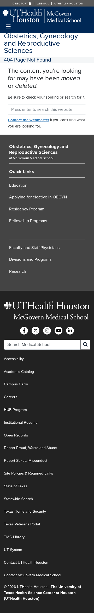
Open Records (16, 435)
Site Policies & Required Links (28, 473)
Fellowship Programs (28, 220)
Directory (21, 3)
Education (18, 185)
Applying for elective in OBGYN (38, 197)
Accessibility (14, 359)
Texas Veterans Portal (22, 524)
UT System (13, 550)
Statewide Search (18, 499)
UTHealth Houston (68, 3)
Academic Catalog (19, 371)
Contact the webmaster (28, 120)
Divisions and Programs (30, 259)
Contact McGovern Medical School (32, 575)
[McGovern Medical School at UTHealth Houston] (42, 15)
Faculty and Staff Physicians (34, 247)
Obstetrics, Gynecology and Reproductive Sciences (38, 149)
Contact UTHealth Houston (26, 562)
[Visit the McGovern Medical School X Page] (35, 331)
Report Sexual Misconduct (25, 460)
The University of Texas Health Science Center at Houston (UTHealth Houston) (42, 592)
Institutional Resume (21, 422)
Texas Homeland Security (25, 511)
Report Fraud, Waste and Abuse (30, 448)
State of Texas (15, 486)
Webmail (43, 3)
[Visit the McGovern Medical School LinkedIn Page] (70, 331)
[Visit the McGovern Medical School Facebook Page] (24, 331)
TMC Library (14, 537)
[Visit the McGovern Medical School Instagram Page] (47, 331)
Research (17, 271)
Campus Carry (16, 384)
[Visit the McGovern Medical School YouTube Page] (58, 331)
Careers (10, 397)
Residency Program (26, 209)
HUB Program (15, 410)
